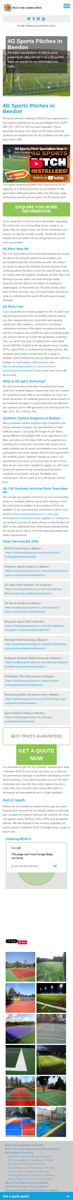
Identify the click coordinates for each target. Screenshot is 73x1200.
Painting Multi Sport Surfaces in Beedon (31, 1175)
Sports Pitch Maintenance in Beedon (26, 1182)
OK (55, 866)
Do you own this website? (25, 866)
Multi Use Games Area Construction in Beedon (32, 1148)
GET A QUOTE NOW (36, 754)
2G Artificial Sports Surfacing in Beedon (31, 1160)
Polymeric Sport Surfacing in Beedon (29, 1156)
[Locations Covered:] (4, 5)
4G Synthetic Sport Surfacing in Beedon (31, 1167)
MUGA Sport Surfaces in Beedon (24, 1145)
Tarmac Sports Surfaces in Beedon (28, 1171)
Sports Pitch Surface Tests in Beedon (27, 1186)
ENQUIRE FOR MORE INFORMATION (36, 209)
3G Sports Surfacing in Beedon (26, 1163)
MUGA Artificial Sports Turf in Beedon (30, 1178)
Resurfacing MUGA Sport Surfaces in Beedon (32, 1190)
